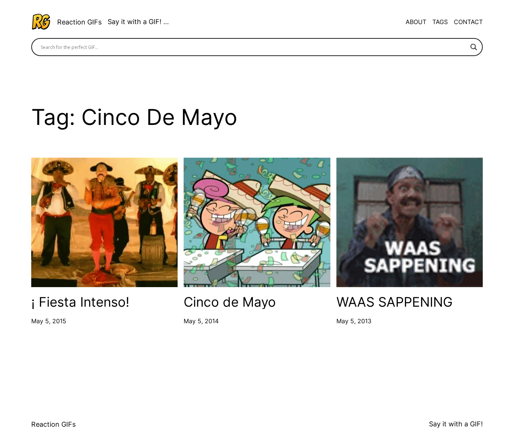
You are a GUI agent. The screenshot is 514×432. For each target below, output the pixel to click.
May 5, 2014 (201, 321)
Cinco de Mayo (230, 302)
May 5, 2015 (48, 321)
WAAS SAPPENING (394, 302)
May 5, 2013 (353, 321)
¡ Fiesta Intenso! (80, 302)
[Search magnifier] (473, 47)
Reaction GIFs (79, 22)
